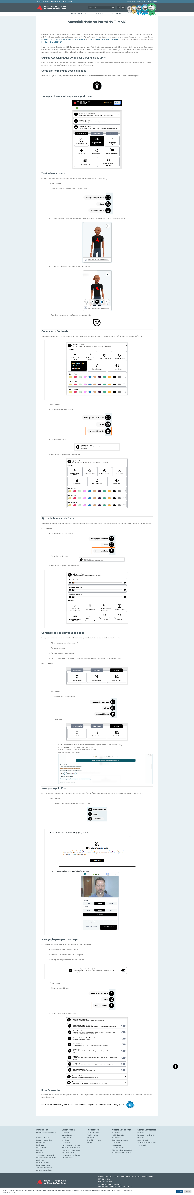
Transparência (131, 1)
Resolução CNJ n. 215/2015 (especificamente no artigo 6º (63, 39)
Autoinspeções (66, 1137)
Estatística (140, 1132)
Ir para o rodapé (67, 1)
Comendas (39, 1152)
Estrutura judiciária (42, 1137)
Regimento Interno (42, 1162)
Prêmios (39, 1150)
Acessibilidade (141, 1)
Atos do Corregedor (68, 1135)
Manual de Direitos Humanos (71, 1147)
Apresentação (116, 1132)
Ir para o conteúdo (43, 1)
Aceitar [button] (180, 1191)
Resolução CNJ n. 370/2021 (52, 42)
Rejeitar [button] (188, 1191)
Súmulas (89, 1142)
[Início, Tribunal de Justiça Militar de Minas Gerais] (51, 7)
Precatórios (90, 1137)
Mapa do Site (152, 1)
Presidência (40, 1145)
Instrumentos (116, 1145)
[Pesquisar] (113, 7)
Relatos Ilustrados (118, 1147)
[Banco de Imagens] (123, 7)
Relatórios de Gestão (43, 1165)
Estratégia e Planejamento (146, 1135)
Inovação (140, 1137)
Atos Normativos (92, 1135)
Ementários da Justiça (94, 1140)
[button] (78, 14)
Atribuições (65, 1132)
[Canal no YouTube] (118, 7)
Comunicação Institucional (45, 1155)
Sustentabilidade (143, 1140)
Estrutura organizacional (44, 1140)
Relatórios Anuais (67, 1157)
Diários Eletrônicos (93, 1132)
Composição (40, 1142)
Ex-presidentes (41, 1147)
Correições (65, 1140)
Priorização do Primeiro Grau (71, 1155)
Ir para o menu (55, 1)
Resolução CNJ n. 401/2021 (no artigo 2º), (106, 39)
